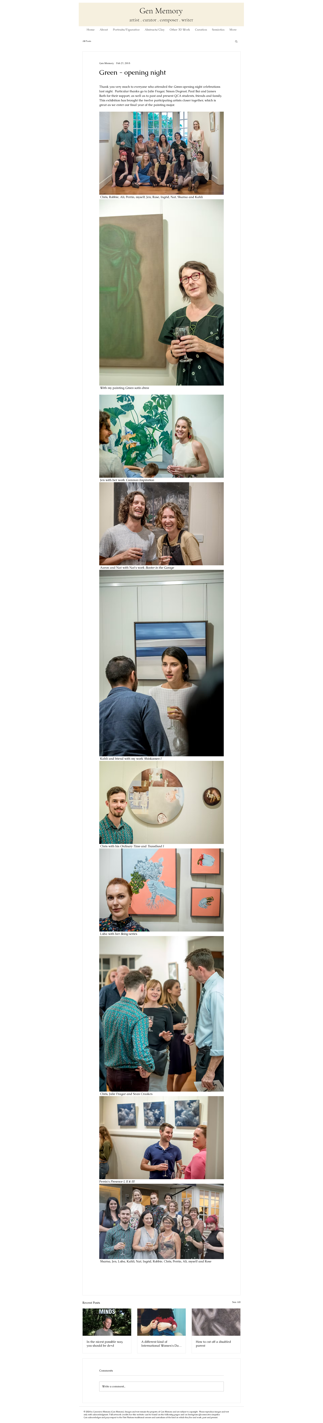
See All (236, 1302)
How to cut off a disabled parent (213, 1344)
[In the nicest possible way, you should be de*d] (107, 1322)
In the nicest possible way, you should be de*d (105, 1344)
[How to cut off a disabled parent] (216, 1322)
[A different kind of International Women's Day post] (161, 1322)
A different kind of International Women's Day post (160, 1344)
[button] (236, 41)
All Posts (86, 41)
